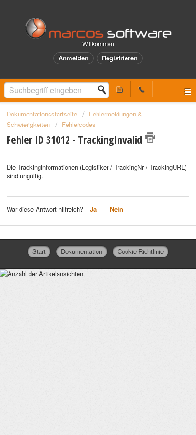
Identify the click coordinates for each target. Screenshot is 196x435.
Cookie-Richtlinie (141, 251)
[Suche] (105, 90)
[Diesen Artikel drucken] (150, 137)
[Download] (80, 209)
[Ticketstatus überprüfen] (119, 89)
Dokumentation (81, 251)
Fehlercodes (79, 124)
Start (39, 251)
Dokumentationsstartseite (43, 113)
